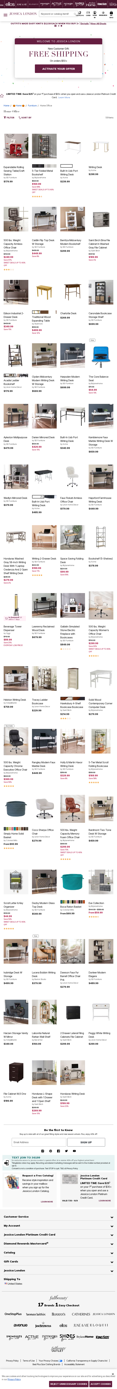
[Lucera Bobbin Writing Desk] (44, 951)
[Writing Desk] (101, 146)
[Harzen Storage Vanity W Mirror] (16, 1012)
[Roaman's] (58, 1313)
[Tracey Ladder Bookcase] (44, 678)
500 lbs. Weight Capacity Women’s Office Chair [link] (99, 631)
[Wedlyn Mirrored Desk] (16, 477)
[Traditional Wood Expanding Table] (44, 292)
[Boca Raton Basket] (72, 882)
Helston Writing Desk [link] (15, 701)
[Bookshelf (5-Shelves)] (101, 537)
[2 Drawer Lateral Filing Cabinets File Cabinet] (72, 1012)
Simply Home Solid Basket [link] (14, 837)
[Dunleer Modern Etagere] (101, 951)
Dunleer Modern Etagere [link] (97, 975)
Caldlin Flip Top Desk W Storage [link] (43, 243)
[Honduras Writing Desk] (72, 1072)
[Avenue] (20, 1325)
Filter (10, 117)
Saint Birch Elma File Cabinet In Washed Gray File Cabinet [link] (99, 245)
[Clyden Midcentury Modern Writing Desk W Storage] (44, 355)
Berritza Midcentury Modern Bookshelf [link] (70, 243)
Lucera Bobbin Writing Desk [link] (43, 975)
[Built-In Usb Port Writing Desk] (72, 146)
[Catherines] (81, 1313)
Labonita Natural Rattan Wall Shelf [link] (41, 1036)
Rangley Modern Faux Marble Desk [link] (43, 765)
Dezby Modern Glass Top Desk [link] (43, 906)
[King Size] (103, 1337)
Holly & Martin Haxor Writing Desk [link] (71, 765)
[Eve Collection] (101, 882)
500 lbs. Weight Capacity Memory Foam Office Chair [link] (70, 835)
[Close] (113, 1374)
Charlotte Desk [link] (68, 313)
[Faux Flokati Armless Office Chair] (72, 477)
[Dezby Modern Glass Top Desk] (44, 882)
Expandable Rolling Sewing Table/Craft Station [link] (14, 172)
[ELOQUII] (99, 1324)
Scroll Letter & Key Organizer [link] (13, 906)
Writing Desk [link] (95, 168)
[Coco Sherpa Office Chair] (44, 809)
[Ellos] (63, 1325)
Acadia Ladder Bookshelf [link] (13, 383)
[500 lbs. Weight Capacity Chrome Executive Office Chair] (16, 741)
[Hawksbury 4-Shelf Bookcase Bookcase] (72, 678)
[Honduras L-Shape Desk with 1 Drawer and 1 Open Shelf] (44, 1072)
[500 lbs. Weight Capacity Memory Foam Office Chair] (72, 809)
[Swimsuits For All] (14, 1337)
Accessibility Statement (74, 1364)
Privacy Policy (12, 1361)
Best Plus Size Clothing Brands (47, 1364)
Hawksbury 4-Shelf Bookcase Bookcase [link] (71, 706)
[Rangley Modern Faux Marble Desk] (44, 741)
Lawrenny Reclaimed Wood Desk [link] (43, 629)
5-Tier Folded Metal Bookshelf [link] (42, 174)
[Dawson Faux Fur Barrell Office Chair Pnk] (72, 951)
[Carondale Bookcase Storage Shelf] (101, 292)
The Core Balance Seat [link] (98, 380)
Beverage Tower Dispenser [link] (13, 629)
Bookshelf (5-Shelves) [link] (101, 560)
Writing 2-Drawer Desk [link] (44, 560)
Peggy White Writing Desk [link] (99, 1036)
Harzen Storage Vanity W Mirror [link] (16, 1036)
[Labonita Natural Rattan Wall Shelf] (44, 1012)
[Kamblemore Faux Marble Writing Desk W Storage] (101, 416)
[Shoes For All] (67, 1337)
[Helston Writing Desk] (16, 678)
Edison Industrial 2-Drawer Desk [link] (14, 316)
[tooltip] (10, 4)
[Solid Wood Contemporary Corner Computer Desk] (101, 678)
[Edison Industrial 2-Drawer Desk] (16, 292)
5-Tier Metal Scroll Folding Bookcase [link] (98, 765)
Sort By (26, 117)
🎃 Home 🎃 (19, 105)
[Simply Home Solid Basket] (16, 809)
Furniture (32, 105)
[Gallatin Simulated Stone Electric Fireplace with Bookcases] (72, 605)
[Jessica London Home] (23, 14)
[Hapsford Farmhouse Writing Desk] (101, 477)
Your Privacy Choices (48, 1361)
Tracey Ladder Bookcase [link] (41, 703)
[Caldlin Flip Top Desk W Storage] (44, 219)
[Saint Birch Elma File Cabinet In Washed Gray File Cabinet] (101, 219)
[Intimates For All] (49, 1337)
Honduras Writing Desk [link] (72, 1095)
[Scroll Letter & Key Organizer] (16, 882)
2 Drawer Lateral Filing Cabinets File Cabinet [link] (72, 1036)
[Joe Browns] (43, 1324)
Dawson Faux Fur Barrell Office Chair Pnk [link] (70, 977)
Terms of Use (29, 1361)
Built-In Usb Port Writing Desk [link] (69, 174)
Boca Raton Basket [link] (70, 908)
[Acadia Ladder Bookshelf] (16, 355)
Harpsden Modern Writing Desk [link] (70, 380)
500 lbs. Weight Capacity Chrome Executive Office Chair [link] (15, 767)
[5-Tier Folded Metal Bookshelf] (44, 146)
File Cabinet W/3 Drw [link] (15, 1095)
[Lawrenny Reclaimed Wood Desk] (44, 605)
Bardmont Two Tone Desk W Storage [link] (100, 833)
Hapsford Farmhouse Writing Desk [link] (100, 501)
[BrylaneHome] (85, 1337)
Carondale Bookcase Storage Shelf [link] (100, 316)
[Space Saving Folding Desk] (72, 537)
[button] (95, 15)
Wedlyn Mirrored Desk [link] (15, 499)
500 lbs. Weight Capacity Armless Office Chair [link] (13, 245)
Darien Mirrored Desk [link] (43, 439)
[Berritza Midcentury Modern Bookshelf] (72, 219)
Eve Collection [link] (96, 904)
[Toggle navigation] (5, 15)
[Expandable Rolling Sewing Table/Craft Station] (16, 146)
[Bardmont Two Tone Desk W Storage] (101, 809)
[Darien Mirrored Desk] (44, 416)
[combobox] (58, 14)
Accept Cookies (101, 1384)
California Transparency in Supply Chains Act (87, 1361)
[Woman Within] (36, 1313)
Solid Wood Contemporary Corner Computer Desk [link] (100, 704)
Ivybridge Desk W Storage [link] (13, 975)
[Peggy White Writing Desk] (101, 1012)
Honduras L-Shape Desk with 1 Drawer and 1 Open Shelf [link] (42, 1098)
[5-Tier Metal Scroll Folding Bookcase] (101, 741)
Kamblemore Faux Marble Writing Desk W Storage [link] (101, 442)
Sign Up (86, 1142)
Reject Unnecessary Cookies (68, 1384)
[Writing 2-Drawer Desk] (44, 537)
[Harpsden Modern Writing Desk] (72, 355)
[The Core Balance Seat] (101, 355)
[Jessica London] (104, 1313)
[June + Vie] (81, 1325)
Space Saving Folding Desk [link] (71, 561)
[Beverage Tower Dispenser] (16, 605)
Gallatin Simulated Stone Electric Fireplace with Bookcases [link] (70, 633)
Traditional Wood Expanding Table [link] (41, 320)
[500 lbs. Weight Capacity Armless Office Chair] (16, 219)
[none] (16, 146)
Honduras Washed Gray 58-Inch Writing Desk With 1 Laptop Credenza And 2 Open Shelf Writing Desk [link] (16, 566)
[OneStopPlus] (13, 1313)
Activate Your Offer (58, 69)
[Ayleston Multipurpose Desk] (16, 416)
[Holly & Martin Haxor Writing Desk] (72, 741)
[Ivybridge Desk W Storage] (16, 951)
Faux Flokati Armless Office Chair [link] (71, 501)
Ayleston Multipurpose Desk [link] (15, 440)
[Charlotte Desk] (72, 292)
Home (6, 105)
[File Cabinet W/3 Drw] (16, 1072)
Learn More (64, 97)
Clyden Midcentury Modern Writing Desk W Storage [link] (43, 381)
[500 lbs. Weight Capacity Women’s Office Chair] (101, 605)
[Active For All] (32, 1337)
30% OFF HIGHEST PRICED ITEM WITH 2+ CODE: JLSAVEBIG (45, 23)
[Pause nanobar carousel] (55, 26)
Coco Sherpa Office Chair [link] (43, 833)
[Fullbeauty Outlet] (58, 1349)
